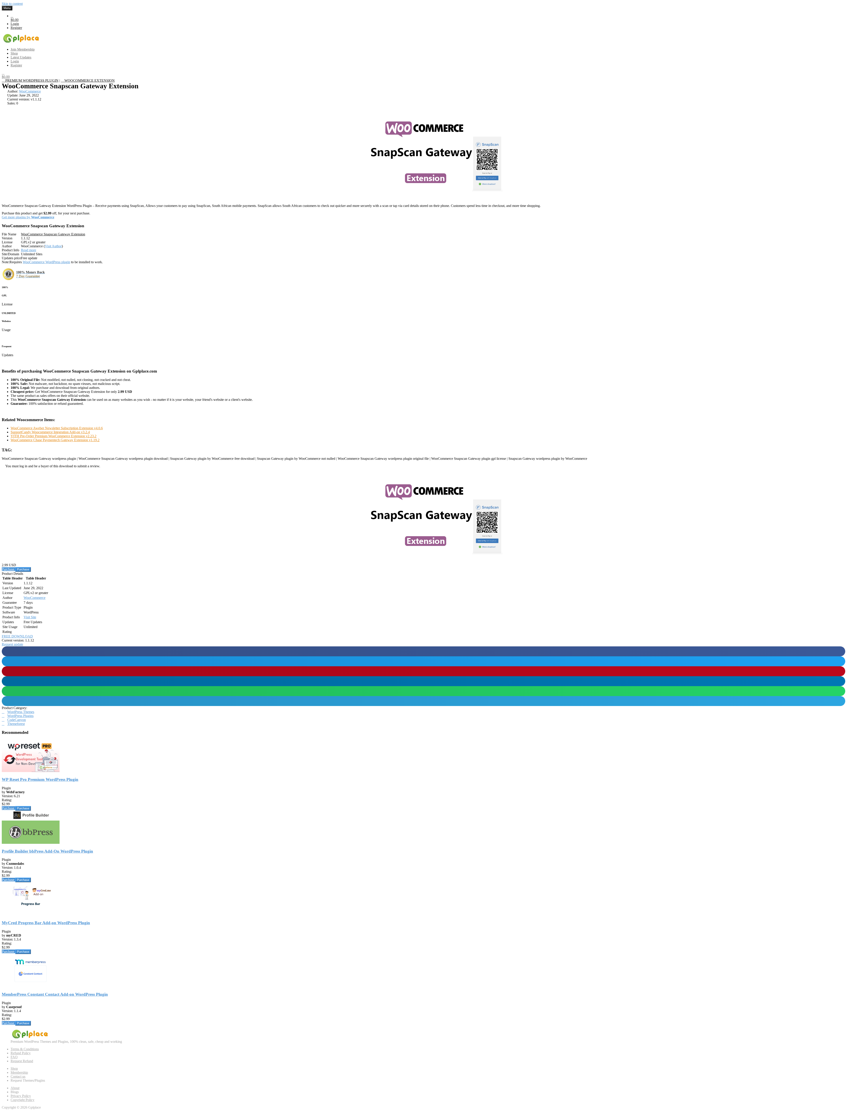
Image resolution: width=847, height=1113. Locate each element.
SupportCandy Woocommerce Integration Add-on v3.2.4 (50, 432)
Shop (14, 1068)
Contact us (18, 1076)
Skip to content (12, 4)
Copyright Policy (22, 1100)
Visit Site (30, 617)
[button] (12, 644)
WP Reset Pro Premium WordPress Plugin (40, 779)
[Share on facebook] (423, 651)
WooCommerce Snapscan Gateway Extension (53, 234)
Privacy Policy (21, 1096)
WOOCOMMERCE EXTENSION (89, 80)
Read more (28, 250)
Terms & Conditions (25, 1049)
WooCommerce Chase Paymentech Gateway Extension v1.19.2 (55, 440)
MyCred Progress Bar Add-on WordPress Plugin (46, 922)
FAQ (14, 1057)
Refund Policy (21, 1053)
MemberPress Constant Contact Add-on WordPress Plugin (55, 994)
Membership (19, 1072)
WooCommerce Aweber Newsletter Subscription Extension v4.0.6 (57, 428)
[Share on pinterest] (423, 671)
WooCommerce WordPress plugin (46, 262)
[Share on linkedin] (423, 681)
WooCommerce (30, 91)
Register (16, 28)
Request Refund (22, 1061)
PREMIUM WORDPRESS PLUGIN (31, 80)
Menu (7, 8)
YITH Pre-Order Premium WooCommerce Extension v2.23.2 (53, 436)
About (15, 1088)
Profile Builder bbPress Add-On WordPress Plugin (47, 851)
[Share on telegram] (423, 701)
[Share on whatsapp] (423, 691)
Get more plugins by (28, 217)
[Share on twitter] (423, 661)
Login (15, 24)
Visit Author (53, 246)
